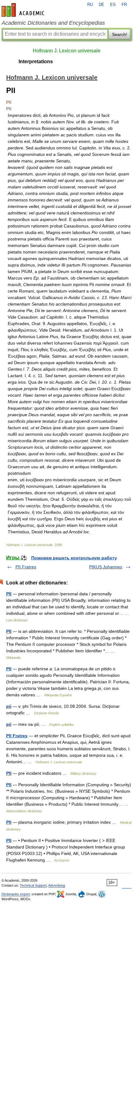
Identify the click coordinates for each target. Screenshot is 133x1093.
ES (113, 4)
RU (90, 4)
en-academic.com (24, 10)
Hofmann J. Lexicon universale (67, 50)
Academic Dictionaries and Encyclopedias (53, 23)
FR (124, 4)
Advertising (56, 885)
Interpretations (36, 61)
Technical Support (33, 885)
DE (101, 4)
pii (8, 706)
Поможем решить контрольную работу (74, 557)
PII (8, 593)
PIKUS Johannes (105, 566)
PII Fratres (25, 566)
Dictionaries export (16, 894)
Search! (119, 34)
